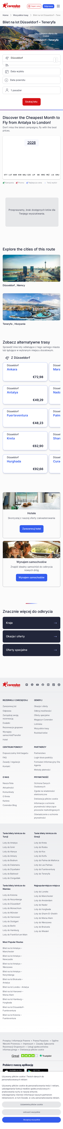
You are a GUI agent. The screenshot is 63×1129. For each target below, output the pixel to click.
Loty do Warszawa (42, 922)
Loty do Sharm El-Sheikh (45, 914)
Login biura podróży (43, 758)
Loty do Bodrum (10, 860)
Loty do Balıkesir (10, 874)
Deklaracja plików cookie (46, 799)
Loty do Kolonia (10, 895)
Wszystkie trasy (20, 15)
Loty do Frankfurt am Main (15, 935)
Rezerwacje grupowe (13, 727)
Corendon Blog (10, 805)
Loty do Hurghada (42, 909)
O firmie (6, 796)
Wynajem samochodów (32, 577)
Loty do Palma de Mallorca (46, 860)
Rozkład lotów (41, 733)
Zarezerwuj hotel (31, 529)
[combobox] (35, 58)
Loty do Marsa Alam (43, 918)
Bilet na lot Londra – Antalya (16, 987)
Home (5, 15)
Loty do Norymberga (12, 899)
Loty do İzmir (9, 847)
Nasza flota (8, 783)
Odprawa (48, 6)
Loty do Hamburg (11, 930)
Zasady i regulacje (11, 762)
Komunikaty (8, 792)
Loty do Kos (39, 852)
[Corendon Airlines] (11, 6)
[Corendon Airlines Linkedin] (48, 684)
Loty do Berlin (9, 926)
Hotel (5, 740)
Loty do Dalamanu (11, 865)
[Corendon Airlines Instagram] (26, 684)
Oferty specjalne (16, 650)
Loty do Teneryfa (42, 874)
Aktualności (8, 788)
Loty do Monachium (12, 908)
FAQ (5, 758)
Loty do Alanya (10, 852)
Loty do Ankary (10, 856)
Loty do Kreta (40, 843)
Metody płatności (42, 770)
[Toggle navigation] (58, 6)
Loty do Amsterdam (43, 900)
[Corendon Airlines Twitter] (32, 684)
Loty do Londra (41, 892)
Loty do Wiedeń (41, 931)
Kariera (6, 801)
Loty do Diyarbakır (11, 869)
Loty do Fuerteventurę (44, 869)
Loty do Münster (10, 913)
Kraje (9, 623)
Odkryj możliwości (42, 711)
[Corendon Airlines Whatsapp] (59, 684)
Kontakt (6, 766)
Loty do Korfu (40, 856)
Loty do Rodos (41, 847)
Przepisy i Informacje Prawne (16, 1041)
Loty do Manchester (43, 896)
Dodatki (6, 723)
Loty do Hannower (11, 917)
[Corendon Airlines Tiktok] (53, 684)
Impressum (28, 1044)
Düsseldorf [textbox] (17, 58)
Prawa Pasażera (41, 1041)
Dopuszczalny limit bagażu (15, 753)
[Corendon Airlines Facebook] (42, 684)
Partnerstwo (40, 753)
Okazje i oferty (15, 636)
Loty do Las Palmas (43, 865)
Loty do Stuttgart (10, 921)
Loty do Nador (40, 905)
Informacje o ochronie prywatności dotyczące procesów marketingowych (47, 806)
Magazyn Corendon (43, 720)
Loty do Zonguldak (11, 878)
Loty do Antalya (10, 843)
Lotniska (38, 724)
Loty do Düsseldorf (11, 904)
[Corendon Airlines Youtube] (37, 684)
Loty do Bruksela (42, 927)
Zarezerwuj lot (9, 706)
